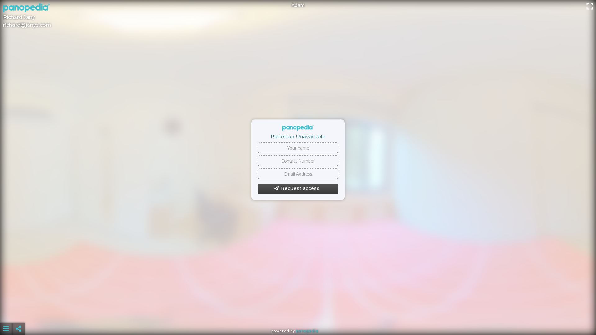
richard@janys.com (27, 25)
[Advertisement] (298, 313)
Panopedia (307, 330)
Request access (300, 188)
